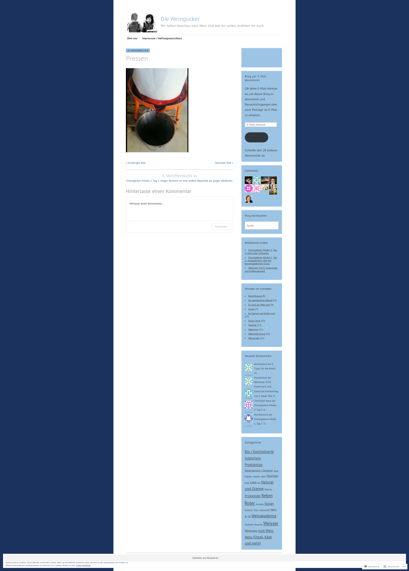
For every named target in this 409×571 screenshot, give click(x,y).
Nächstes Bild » (224, 162)
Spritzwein (260, 504)
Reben (267, 495)
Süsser (269, 503)
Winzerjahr (253, 338)
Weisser (270, 523)
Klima (247, 483)
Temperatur (249, 510)
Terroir (256, 510)
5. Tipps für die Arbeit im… (264, 368)
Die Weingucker (180, 19)
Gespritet (256, 476)
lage (258, 483)
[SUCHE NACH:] (261, 225)
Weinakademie (263, 515)
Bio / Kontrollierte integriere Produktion (259, 458)
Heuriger (272, 476)
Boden (276, 471)
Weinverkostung (256, 333)
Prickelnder (253, 496)
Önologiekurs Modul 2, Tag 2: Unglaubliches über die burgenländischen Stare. (261, 260)
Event (251, 309)
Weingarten (258, 524)
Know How (254, 320)
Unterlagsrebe (264, 510)
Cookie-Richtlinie (83, 565)
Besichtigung (255, 296)
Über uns (132, 38)
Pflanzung (268, 489)
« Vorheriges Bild (135, 162)
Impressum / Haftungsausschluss (162, 38)
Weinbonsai (249, 524)
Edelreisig (248, 476)
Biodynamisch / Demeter (259, 470)
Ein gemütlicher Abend (260, 300)
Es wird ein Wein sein (259, 304)
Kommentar (221, 226)
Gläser (263, 476)
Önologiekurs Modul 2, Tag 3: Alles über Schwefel (261, 251)
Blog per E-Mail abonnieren (255, 78)
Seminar (252, 325)
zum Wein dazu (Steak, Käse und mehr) (259, 536)
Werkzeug (251, 531)
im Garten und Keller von (261, 313)
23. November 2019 (137, 50)
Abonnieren (256, 137)
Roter (250, 503)
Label (253, 482)
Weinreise (253, 329)
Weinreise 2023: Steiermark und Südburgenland (261, 269)
